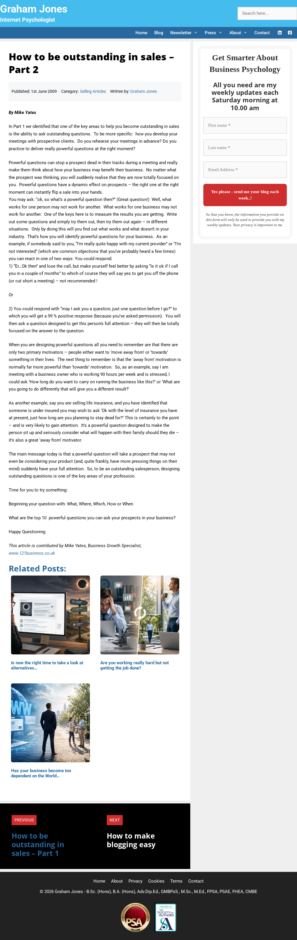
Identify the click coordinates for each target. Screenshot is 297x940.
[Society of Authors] (165, 930)
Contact (262, 32)
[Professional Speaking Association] (136, 930)
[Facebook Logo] (290, 32)
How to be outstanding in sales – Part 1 (38, 844)
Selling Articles (93, 91)
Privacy (135, 881)
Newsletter (180, 32)
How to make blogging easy (131, 840)
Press (210, 32)
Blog (158, 32)
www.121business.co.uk (32, 553)
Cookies (156, 881)
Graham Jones (34, 9)
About (235, 32)
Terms (176, 881)
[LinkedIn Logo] (279, 32)
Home (141, 32)
